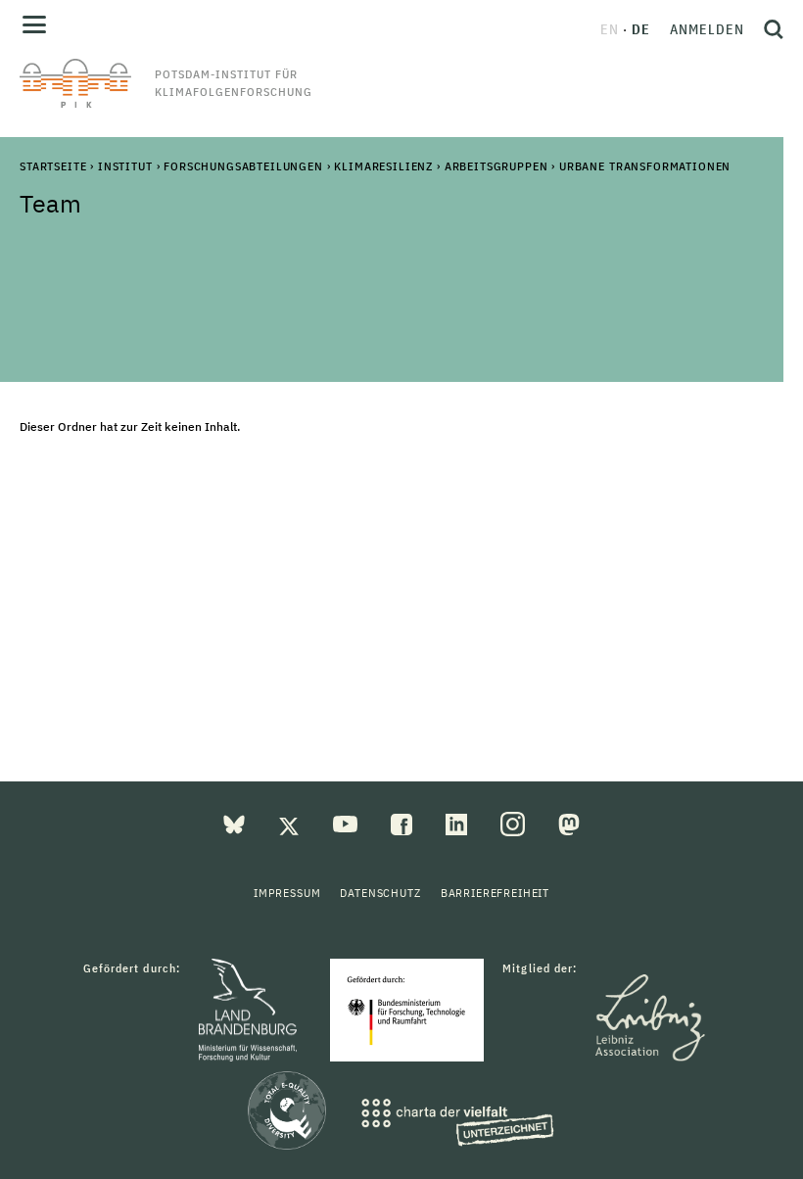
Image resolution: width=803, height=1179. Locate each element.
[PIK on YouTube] (347, 822)
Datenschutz (380, 892)
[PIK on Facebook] (403, 822)
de (641, 29)
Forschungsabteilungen (243, 166)
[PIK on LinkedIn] (458, 822)
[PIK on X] (291, 822)
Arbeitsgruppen (496, 166)
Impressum (287, 892)
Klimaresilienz (383, 166)
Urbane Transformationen (645, 166)
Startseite (53, 166)
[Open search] (768, 29)
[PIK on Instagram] (514, 822)
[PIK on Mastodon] (569, 822)
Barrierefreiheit (495, 892)
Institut (125, 166)
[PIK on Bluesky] (236, 822)
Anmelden (707, 29)
